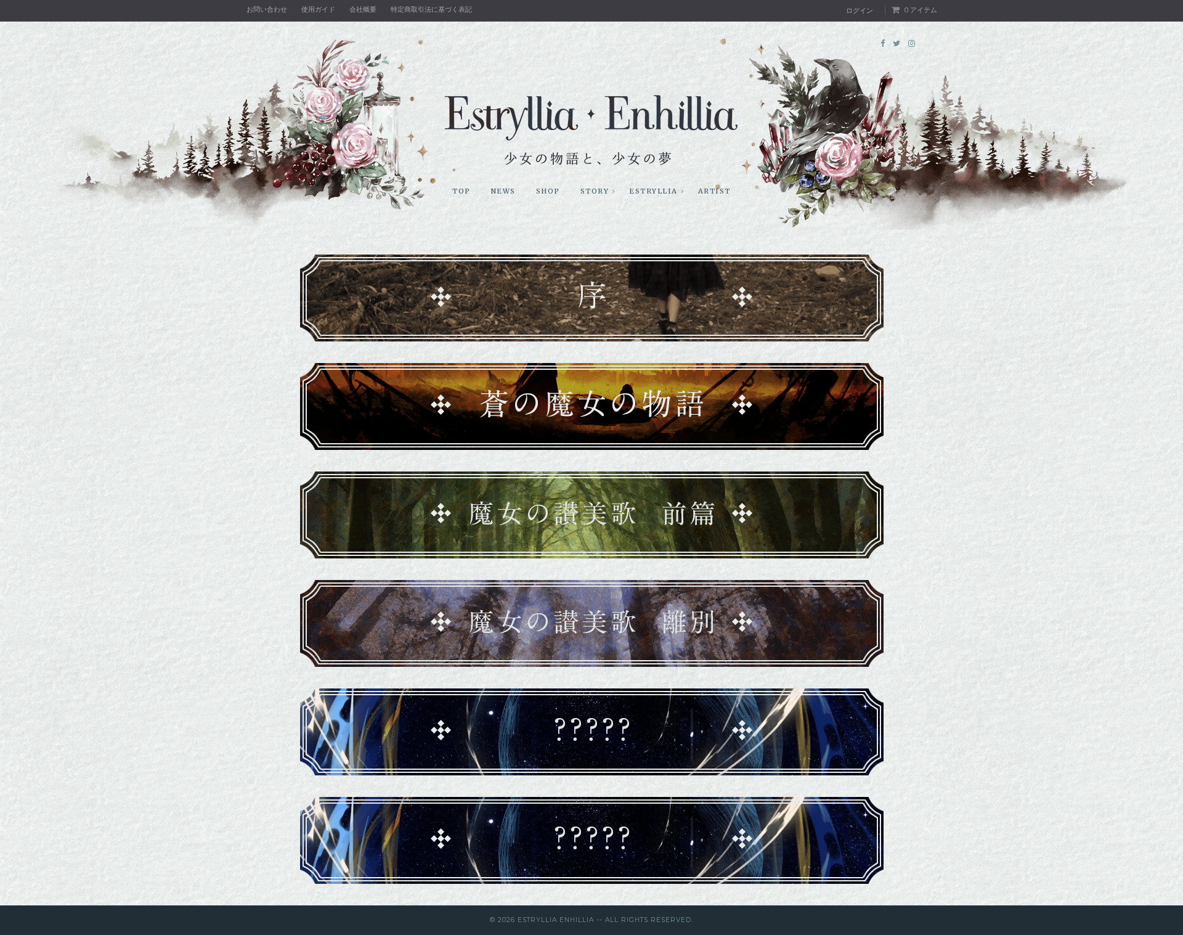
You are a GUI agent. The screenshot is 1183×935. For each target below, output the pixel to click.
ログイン (859, 10)
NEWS (503, 191)
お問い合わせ (266, 9)
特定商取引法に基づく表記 (431, 9)
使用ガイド (318, 9)
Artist (714, 191)
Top (461, 191)
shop (548, 191)
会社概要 (362, 9)
